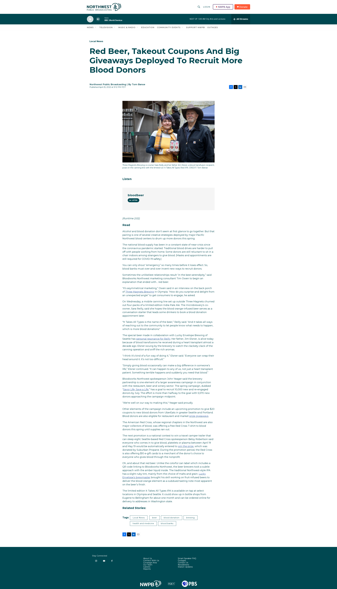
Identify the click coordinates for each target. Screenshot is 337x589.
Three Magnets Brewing (139, 291)
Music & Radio (126, 27)
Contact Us (183, 563)
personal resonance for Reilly (153, 338)
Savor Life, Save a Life (135, 389)
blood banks (167, 523)
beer (154, 517)
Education (147, 27)
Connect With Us (151, 561)
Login (206, 7)
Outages (212, 27)
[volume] (98, 19)
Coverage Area (150, 563)
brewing (190, 517)
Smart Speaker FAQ (187, 558)
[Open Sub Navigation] (96, 27)
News (90, 27)
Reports (147, 569)
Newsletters (183, 565)
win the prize (186, 446)
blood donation (171, 517)
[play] (90, 19)
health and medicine (143, 523)
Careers (146, 567)
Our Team (147, 565)
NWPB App (224, 6)
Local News (96, 41)
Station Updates (185, 567)
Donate (243, 7)
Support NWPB (195, 27)
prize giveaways (198, 416)
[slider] (102, 19)
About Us (147, 558)
